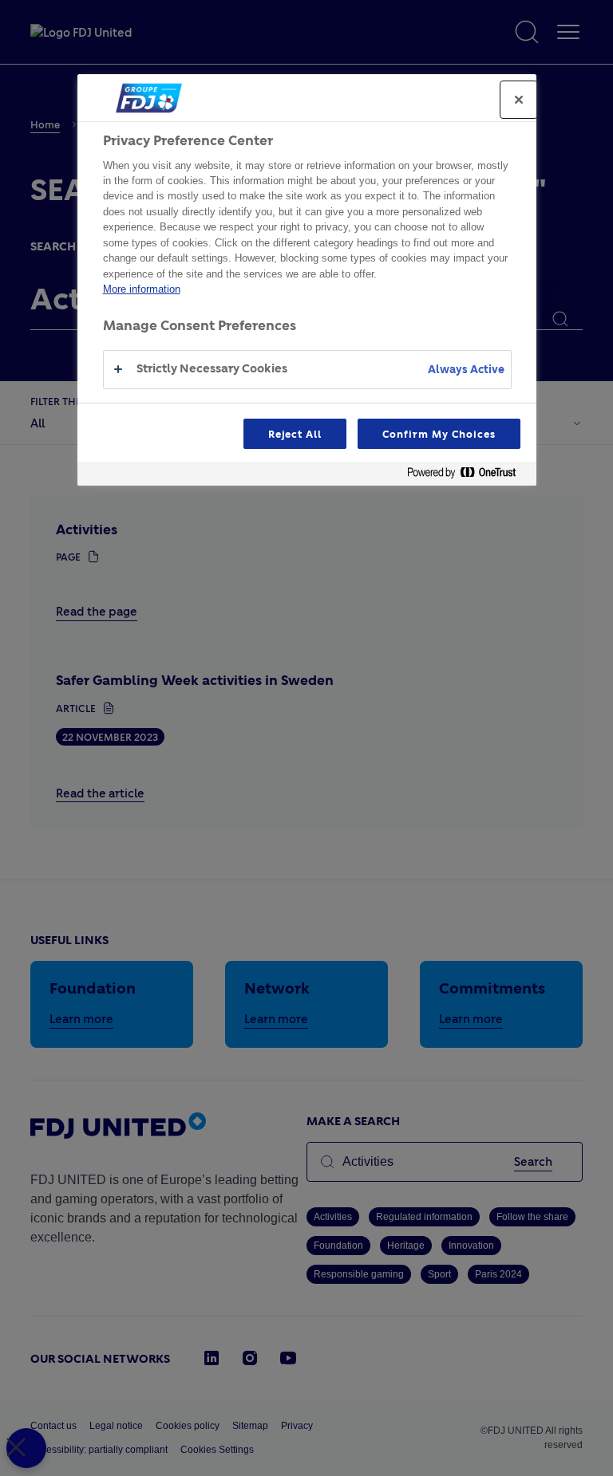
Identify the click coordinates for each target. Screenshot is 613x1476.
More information (141, 289)
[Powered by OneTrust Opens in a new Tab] (467, 476)
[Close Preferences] (26, 1448)
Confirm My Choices (438, 433)
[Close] (518, 99)
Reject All (295, 433)
